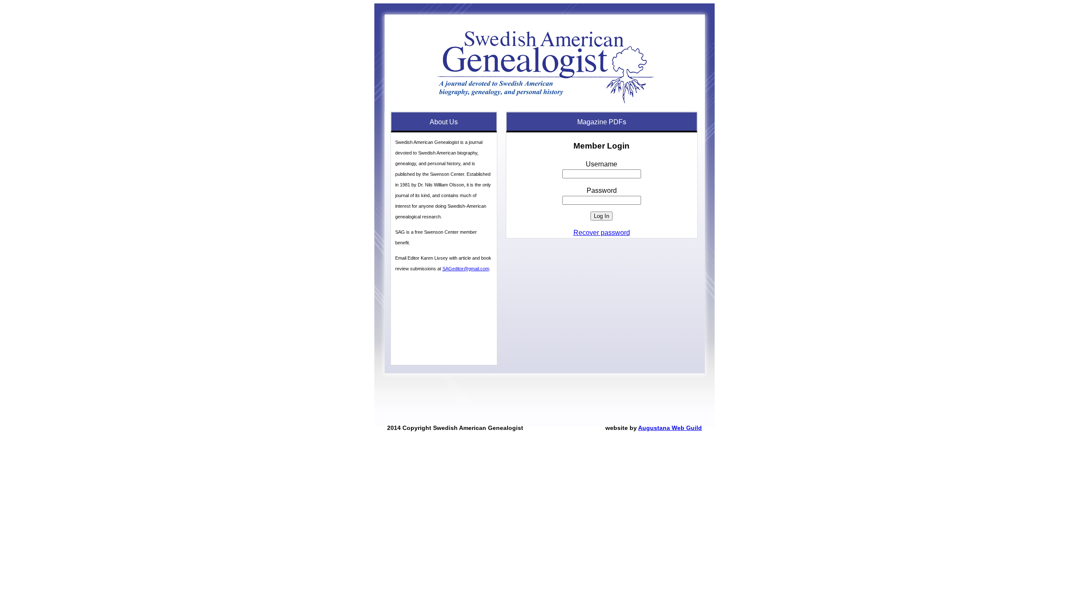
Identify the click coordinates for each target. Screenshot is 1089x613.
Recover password (601, 232)
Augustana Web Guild (670, 427)
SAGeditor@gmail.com (465, 268)
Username (601, 164)
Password (602, 190)
